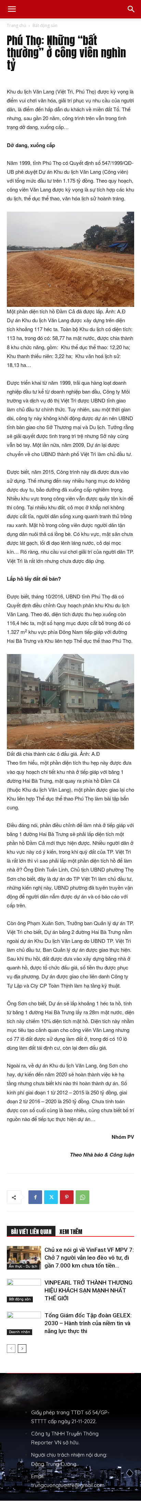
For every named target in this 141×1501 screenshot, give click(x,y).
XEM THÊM (71, 1232)
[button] (12, 9)
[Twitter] (51, 1197)
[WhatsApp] (82, 1197)
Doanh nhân (19, 1332)
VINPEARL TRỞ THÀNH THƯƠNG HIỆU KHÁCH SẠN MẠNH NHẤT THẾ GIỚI (88, 1290)
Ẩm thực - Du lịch (23, 1266)
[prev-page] (11, 1348)
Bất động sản (45, 25)
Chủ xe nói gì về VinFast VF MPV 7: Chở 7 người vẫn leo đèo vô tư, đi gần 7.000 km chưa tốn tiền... (89, 1257)
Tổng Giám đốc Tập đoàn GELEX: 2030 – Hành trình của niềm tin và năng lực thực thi (88, 1323)
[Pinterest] (67, 1197)
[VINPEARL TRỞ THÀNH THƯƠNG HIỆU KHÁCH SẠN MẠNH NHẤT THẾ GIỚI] (24, 1290)
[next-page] (22, 1348)
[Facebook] (35, 1197)
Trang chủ (16, 25)
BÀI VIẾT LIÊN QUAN (31, 1232)
